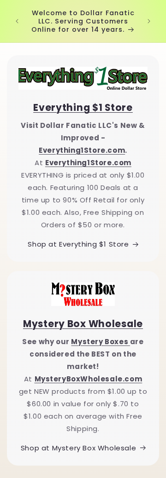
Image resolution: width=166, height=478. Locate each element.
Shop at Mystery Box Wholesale (78, 448)
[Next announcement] (149, 21)
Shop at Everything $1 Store (78, 244)
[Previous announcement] (17, 21)
